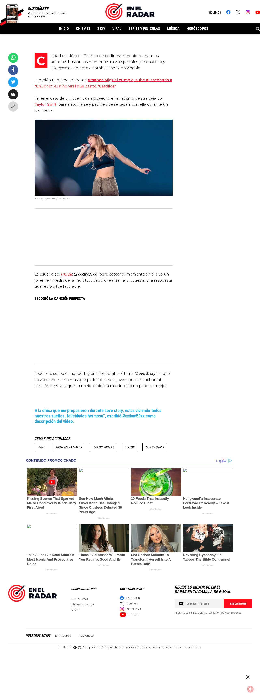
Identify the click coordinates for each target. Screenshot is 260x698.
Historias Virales (69, 447)
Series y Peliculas (144, 28)
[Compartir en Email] (13, 94)
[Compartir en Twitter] (13, 82)
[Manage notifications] (250, 689)
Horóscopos (197, 28)
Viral (116, 28)
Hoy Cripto (86, 635)
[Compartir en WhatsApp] (13, 58)
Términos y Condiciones (227, 613)
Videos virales (103, 447)
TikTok (129, 447)
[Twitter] (238, 12)
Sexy (101, 28)
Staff (74, 609)
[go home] (130, 11)
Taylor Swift (154, 447)
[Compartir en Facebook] (13, 70)
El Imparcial (63, 635)
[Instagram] (248, 12)
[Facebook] (228, 12)
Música (173, 28)
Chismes (83, 28)
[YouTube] (257, 12)
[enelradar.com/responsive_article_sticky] (247, 677)
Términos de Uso (82, 604)
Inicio (64, 28)
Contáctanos (80, 598)
